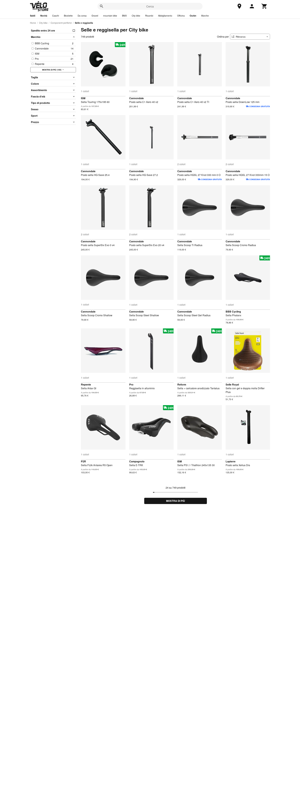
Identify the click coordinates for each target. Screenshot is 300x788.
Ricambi (149, 15)
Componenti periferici (61, 22)
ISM (83, 98)
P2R (83, 461)
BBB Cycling (233, 311)
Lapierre (230, 461)
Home (33, 22)
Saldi (32, 15)
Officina (181, 15)
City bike (136, 15)
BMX (124, 15)
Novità (43, 15)
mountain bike (110, 15)
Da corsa (82, 15)
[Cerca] (101, 6)
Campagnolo (137, 461)
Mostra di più (175, 501)
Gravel (95, 15)
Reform (181, 384)
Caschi (55, 15)
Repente (86, 384)
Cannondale (136, 98)
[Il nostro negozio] (239, 6)
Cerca (150, 6)
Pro (131, 384)
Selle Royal (232, 384)
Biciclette (68, 15)
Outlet (193, 15)
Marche (205, 15)
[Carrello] (264, 6)
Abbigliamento (165, 15)
